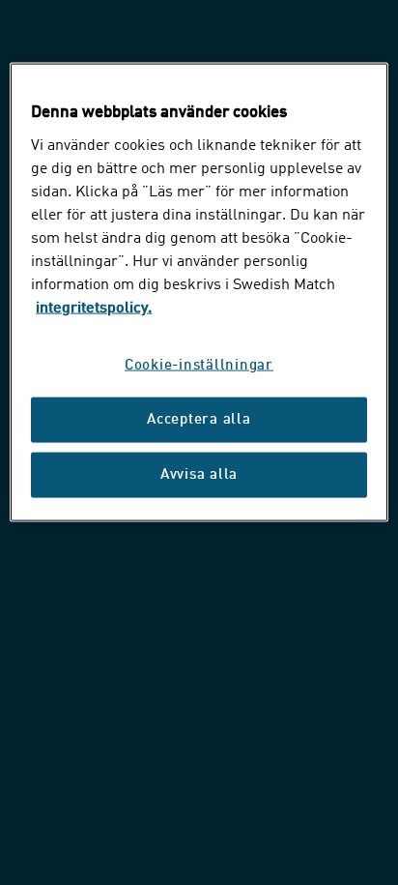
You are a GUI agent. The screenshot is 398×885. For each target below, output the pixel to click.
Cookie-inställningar (199, 365)
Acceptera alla (199, 419)
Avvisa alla (199, 474)
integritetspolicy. (94, 307)
